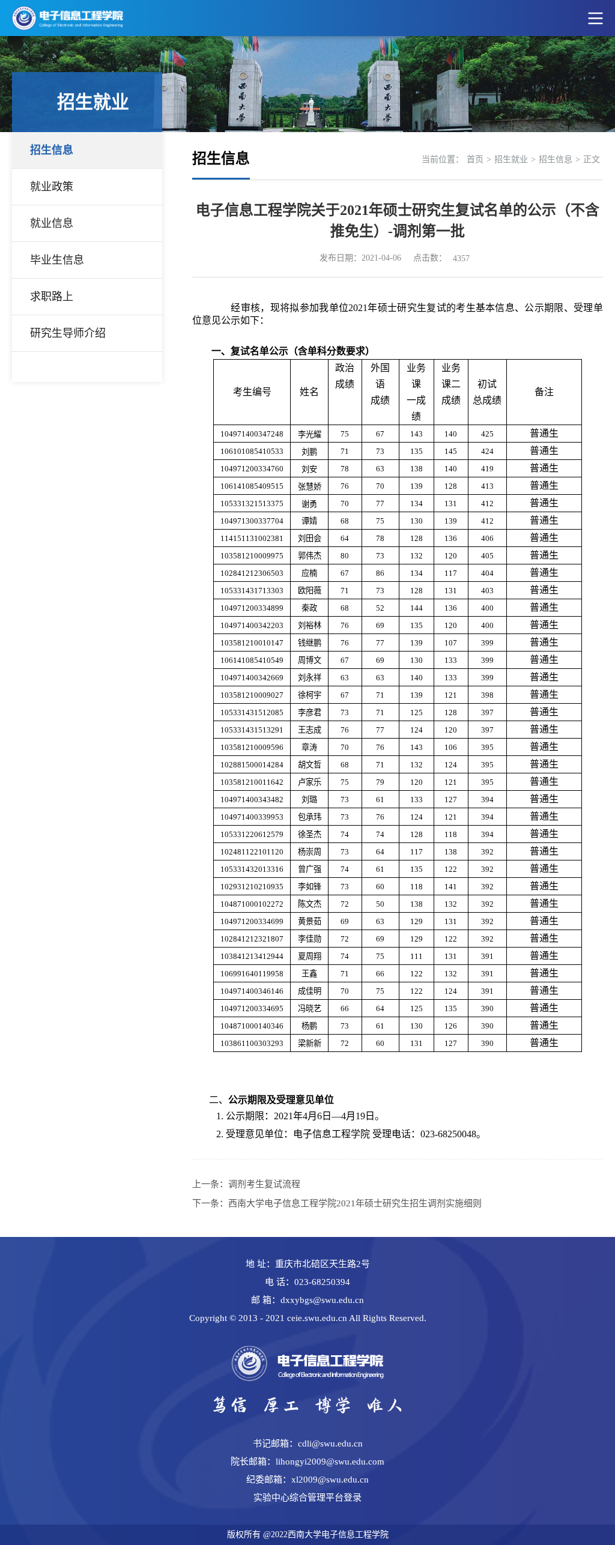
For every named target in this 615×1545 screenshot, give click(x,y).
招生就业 (511, 159)
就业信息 (51, 223)
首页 (475, 159)
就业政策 (51, 187)
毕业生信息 (57, 260)
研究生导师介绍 (68, 333)
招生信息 (51, 150)
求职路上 (51, 297)
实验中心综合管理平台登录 (307, 1497)
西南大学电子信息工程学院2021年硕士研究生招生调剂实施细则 (355, 1203)
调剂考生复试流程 (264, 1184)
